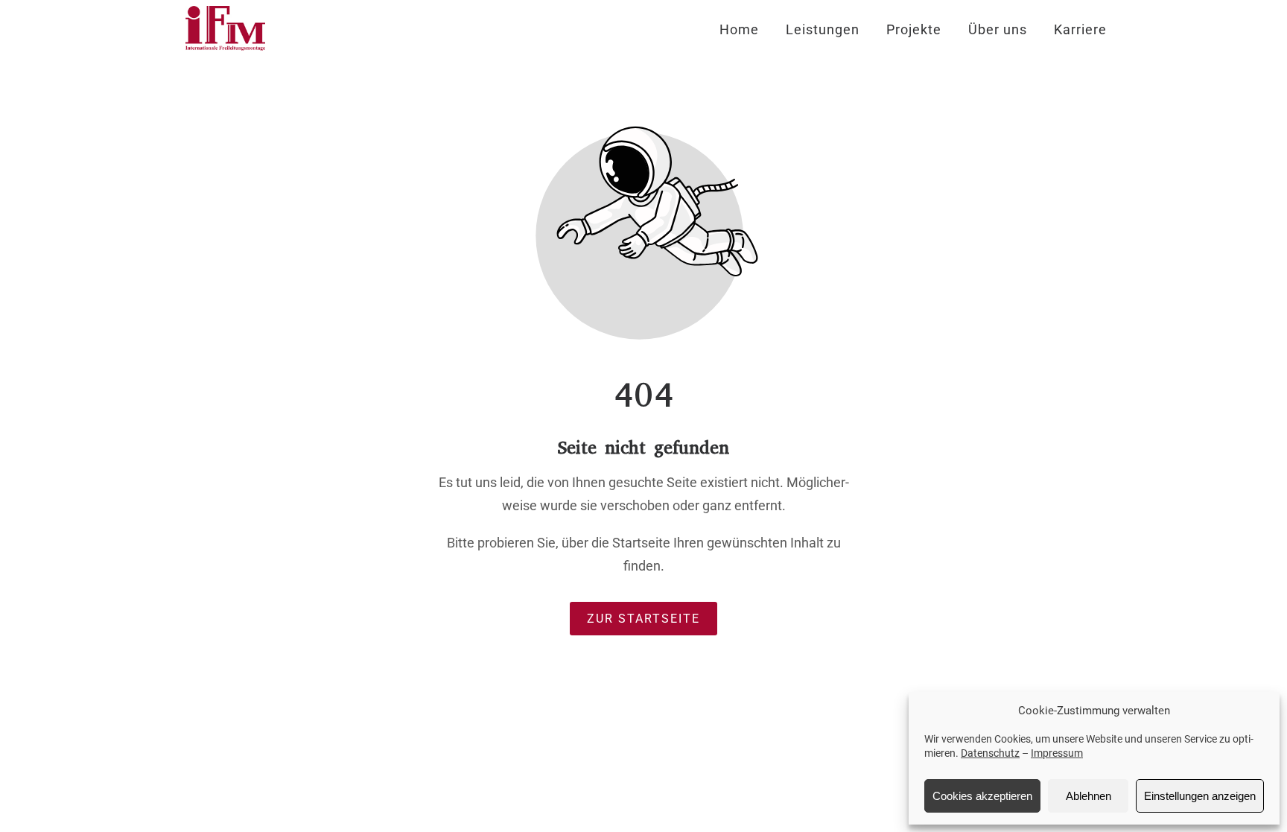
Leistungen (822, 29)
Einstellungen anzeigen (1200, 796)
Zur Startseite (643, 619)
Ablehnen (1088, 796)
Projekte (913, 29)
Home (739, 29)
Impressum (1057, 753)
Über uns (997, 29)
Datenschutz (990, 753)
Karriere (1080, 29)
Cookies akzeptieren (982, 796)
